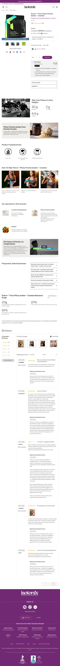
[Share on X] (20, 52)
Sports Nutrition (13, 10)
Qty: (33, 57)
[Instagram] (30, 607)
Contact (34, 643)
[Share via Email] (7, 52)
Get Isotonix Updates (30, 611)
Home (3, 10)
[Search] (6, 7)
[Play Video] (44, 247)
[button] (3, 44)
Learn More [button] (40, 39)
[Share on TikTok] (10, 52)
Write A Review (8, 360)
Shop (7, 10)
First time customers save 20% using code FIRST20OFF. (30, 1)
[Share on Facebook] (17, 52)
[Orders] (53, 7)
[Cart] (56, 7)
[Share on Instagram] (14, 52)
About (28, 643)
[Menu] (3, 7)
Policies (11, 643)
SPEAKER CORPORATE (19, 3)
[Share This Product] (24, 52)
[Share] (35, 607)
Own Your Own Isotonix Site (44, 643)
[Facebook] (24, 607)
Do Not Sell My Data (20, 643)
